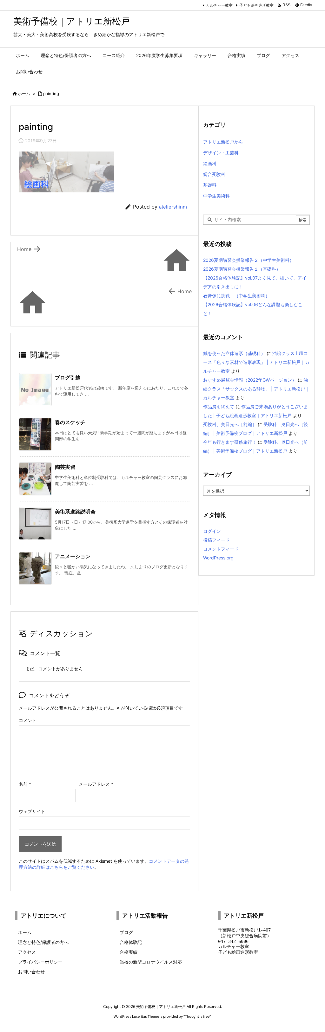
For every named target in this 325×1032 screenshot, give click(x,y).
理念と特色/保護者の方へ (43, 942)
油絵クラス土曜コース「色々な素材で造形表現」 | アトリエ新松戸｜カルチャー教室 (256, 362)
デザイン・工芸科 (221, 152)
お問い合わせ (31, 971)
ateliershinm (173, 207)
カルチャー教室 (219, 5)
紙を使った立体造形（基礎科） (234, 353)
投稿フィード (216, 540)
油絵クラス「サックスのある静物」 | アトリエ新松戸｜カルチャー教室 (256, 388)
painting (51, 93)
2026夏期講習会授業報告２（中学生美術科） (248, 260)
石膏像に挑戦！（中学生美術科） (236, 295)
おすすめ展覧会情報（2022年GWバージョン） (249, 380)
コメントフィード (221, 548)
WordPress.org (218, 557)
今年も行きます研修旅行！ (229, 442)
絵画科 (209, 163)
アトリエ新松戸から (223, 142)
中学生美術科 (216, 195)
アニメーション (72, 556)
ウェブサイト (32, 811)
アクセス (27, 952)
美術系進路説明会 (75, 511)
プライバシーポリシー (40, 961)
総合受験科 (214, 174)
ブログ (126, 932)
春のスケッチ (70, 422)
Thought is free (197, 1016)
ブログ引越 (67, 377)
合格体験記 (131, 942)
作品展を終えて (218, 406)
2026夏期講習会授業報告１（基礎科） (242, 269)
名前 (25, 784)
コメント (27, 720)
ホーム (24, 93)
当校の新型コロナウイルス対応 (151, 961)
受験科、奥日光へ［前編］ (229, 424)
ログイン (212, 531)
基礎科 (209, 185)
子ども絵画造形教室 (256, 5)
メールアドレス (96, 784)
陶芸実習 (65, 467)
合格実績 (128, 952)
